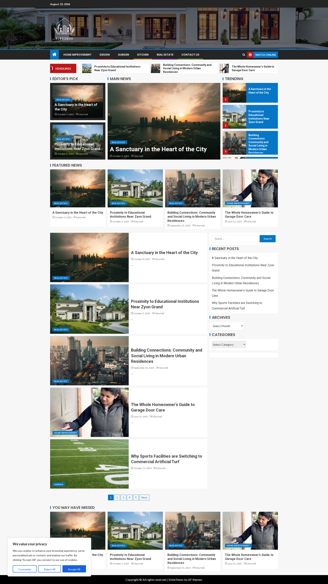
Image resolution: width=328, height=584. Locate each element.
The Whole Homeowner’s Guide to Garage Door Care (261, 147)
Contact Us (190, 55)
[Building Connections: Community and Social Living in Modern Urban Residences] (234, 121)
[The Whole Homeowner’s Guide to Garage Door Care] (234, 147)
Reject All (49, 569)
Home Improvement (77, 55)
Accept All (74, 569)
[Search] (243, 54)
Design (105, 55)
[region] (49, 557)
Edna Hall (83, 114)
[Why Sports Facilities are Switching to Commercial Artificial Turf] (89, 464)
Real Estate (165, 55)
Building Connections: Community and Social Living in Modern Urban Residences (191, 217)
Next (144, 497)
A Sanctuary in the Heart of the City (77, 212)
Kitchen (143, 55)
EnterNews (176, 579)
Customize (24, 569)
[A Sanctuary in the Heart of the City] (77, 188)
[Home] (54, 54)
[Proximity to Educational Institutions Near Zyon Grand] (164, 121)
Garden (123, 55)
